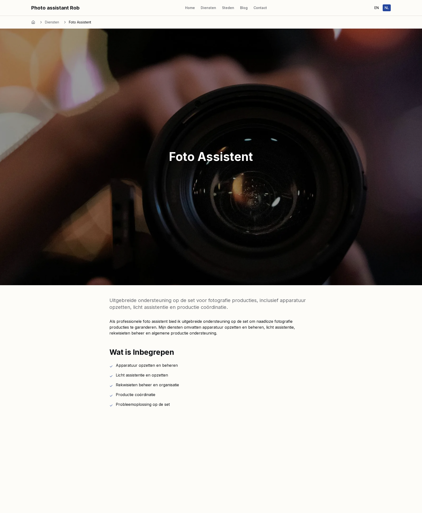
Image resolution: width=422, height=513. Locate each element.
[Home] (33, 22)
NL (387, 8)
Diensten (208, 8)
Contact (260, 8)
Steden (228, 8)
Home (190, 8)
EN (376, 8)
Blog (244, 8)
